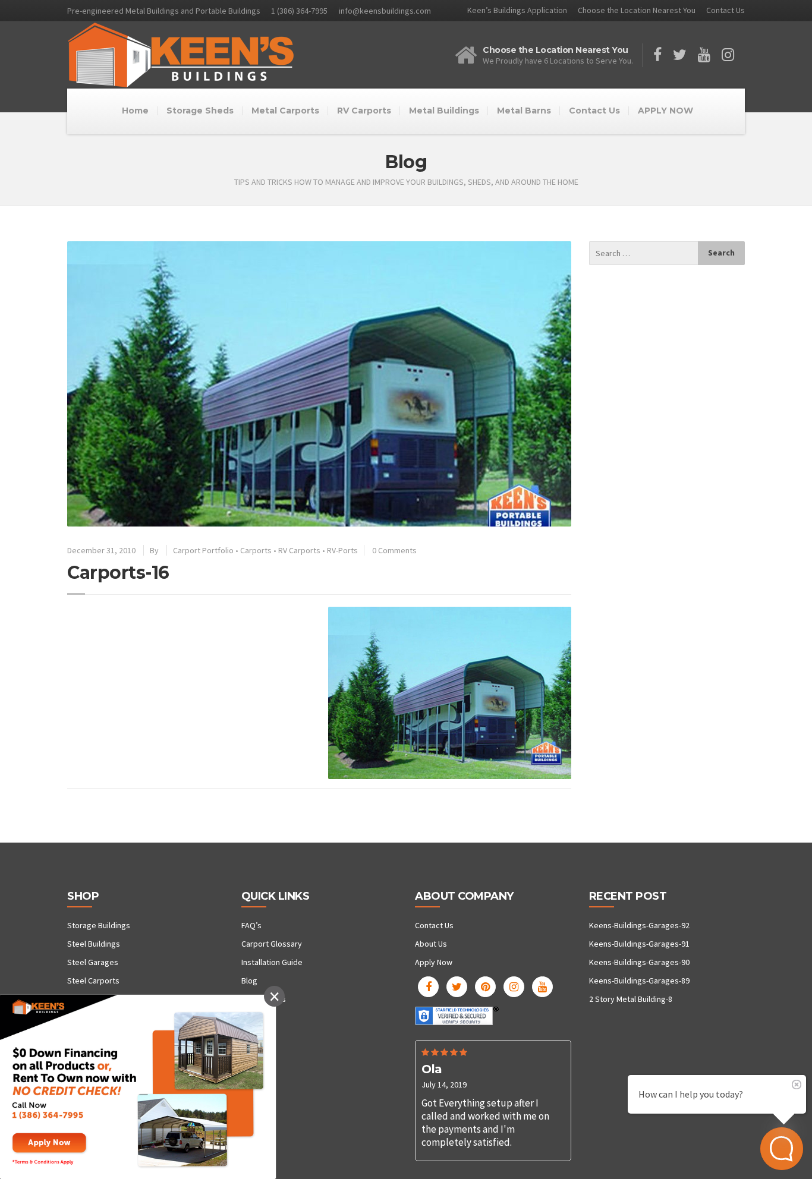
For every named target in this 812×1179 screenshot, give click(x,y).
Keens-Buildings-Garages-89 (639, 980)
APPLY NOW (665, 110)
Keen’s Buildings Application (517, 10)
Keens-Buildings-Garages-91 (639, 943)
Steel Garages (92, 962)
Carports (256, 550)
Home (135, 110)
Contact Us (725, 10)
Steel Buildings (93, 943)
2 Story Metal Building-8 (630, 999)
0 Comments (394, 550)
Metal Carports (285, 110)
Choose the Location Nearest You (636, 10)
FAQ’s (251, 925)
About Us (431, 943)
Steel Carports (93, 980)
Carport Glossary (271, 943)
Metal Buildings (444, 110)
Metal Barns (524, 110)
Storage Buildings (98, 925)
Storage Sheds (200, 110)
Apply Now (433, 962)
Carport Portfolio (203, 550)
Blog (249, 980)
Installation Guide (272, 962)
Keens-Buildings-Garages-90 (639, 962)
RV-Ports (342, 550)
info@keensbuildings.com (385, 10)
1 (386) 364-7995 (299, 10)
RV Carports (364, 110)
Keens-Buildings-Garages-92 (639, 925)
